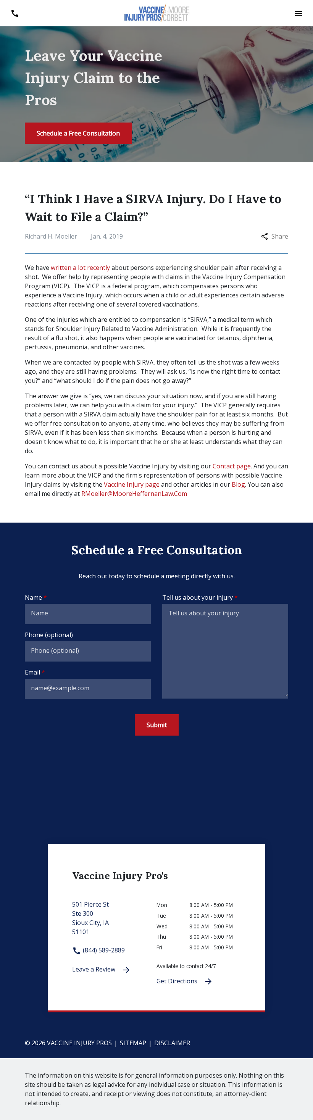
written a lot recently (80, 267)
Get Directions (177, 981)
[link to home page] (156, 12)
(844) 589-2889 (103, 950)
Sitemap (133, 1043)
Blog (238, 484)
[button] (298, 13)
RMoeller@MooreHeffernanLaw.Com (134, 493)
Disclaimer (172, 1043)
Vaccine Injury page (132, 484)
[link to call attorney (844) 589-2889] (14, 13)
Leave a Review (94, 969)
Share (279, 236)
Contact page (232, 466)
